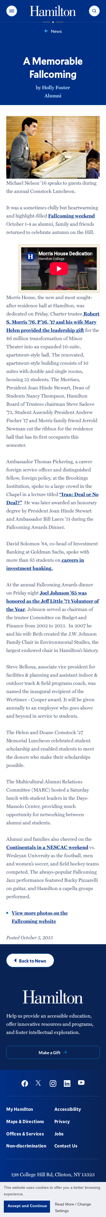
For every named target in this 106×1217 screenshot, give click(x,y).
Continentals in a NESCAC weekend (47, 847)
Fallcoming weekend (71, 215)
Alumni (52, 95)
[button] (11, 11)
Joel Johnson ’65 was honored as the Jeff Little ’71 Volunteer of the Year (52, 601)
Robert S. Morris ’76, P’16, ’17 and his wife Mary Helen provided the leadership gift (52, 322)
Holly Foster (56, 87)
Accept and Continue (27, 1206)
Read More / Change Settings (73, 1207)
